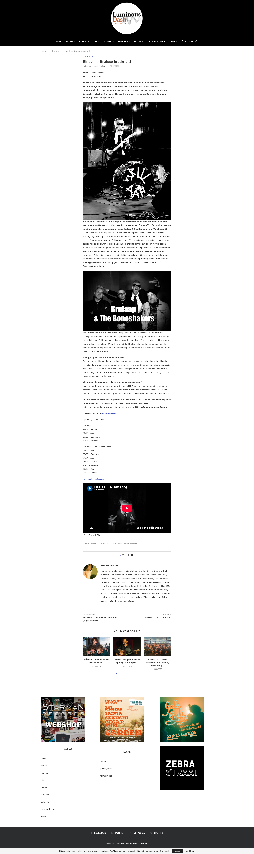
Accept (177, 851)
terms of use (106, 776)
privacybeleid (106, 768)
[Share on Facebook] (126, 555)
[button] (86, 655)
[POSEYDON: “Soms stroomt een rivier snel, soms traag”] (157, 646)
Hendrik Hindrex (98, 66)
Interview (123, 41)
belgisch (45, 802)
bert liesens (90, 543)
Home (58, 41)
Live (95, 41)
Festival (108, 41)
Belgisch (138, 41)
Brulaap (104, 543)
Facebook (87, 479)
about (43, 816)
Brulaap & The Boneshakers (125, 543)
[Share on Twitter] (129, 555)
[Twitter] (185, 41)
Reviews (83, 41)
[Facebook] (182, 41)
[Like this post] (123, 555)
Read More (190, 851)
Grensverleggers (157, 41)
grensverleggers (48, 809)
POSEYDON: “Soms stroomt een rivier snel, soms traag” (157, 663)
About (174, 41)
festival (44, 787)
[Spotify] (192, 41)
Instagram (99, 479)
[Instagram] (188, 41)
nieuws (69, 41)
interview (45, 794)
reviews (44, 773)
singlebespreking (109, 413)
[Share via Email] (132, 555)
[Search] (196, 41)
